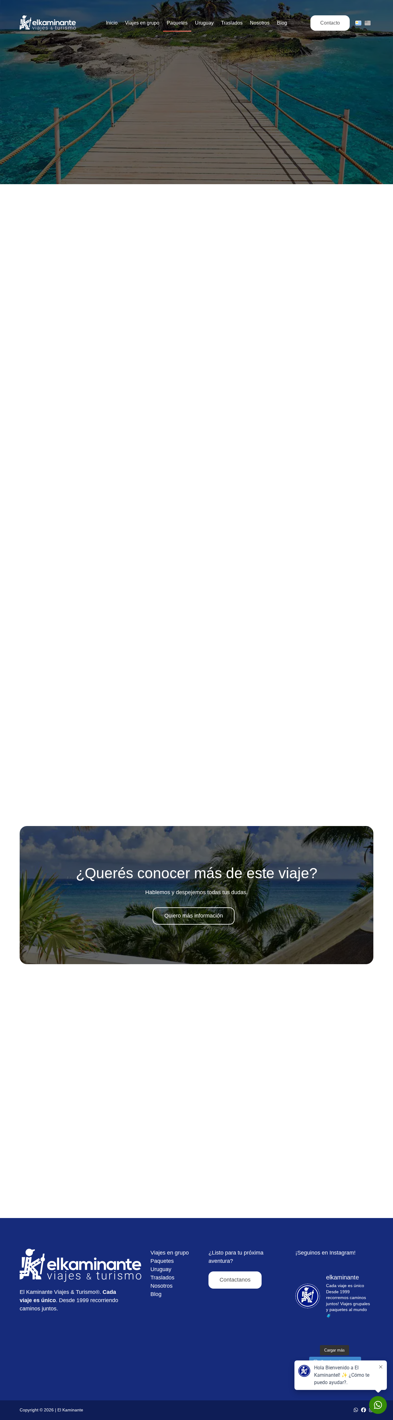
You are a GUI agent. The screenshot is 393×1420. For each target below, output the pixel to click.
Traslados (162, 1278)
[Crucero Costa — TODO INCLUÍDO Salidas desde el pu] (307, 1333)
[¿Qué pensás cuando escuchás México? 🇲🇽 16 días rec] (361, 1333)
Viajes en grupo (169, 1253)
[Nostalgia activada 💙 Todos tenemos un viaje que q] (334, 1333)
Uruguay (160, 1269)
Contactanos (235, 1280)
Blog (155, 1294)
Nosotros (161, 1286)
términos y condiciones (217, 783)
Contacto (330, 22)
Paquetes (162, 1261)
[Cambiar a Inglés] (367, 23)
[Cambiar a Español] (358, 23)
